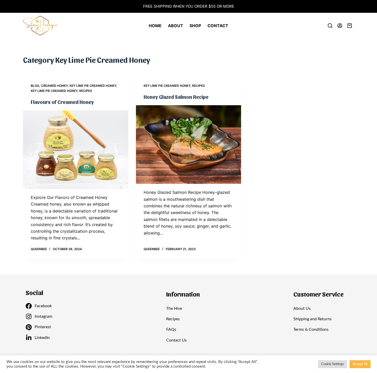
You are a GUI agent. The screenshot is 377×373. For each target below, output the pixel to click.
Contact (217, 25)
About (175, 25)
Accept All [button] (360, 364)
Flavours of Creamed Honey (62, 102)
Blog (35, 86)
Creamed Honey (54, 86)
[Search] (330, 25)
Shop (195, 25)
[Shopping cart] (350, 25)
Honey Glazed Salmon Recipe (176, 97)
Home (155, 25)
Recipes (85, 91)
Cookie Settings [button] (332, 364)
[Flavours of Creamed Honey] (75, 149)
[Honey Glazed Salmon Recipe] (188, 144)
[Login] (340, 25)
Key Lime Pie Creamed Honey (93, 86)
